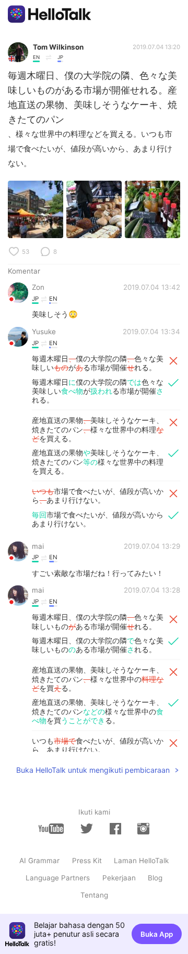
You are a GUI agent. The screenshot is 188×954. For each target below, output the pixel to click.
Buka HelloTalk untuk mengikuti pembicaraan (93, 769)
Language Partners (58, 878)
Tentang (94, 895)
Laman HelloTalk (141, 860)
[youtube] (51, 828)
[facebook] (115, 828)
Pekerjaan (119, 878)
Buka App (156, 934)
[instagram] (143, 828)
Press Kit (87, 860)
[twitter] (86, 828)
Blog (155, 878)
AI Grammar (39, 860)
